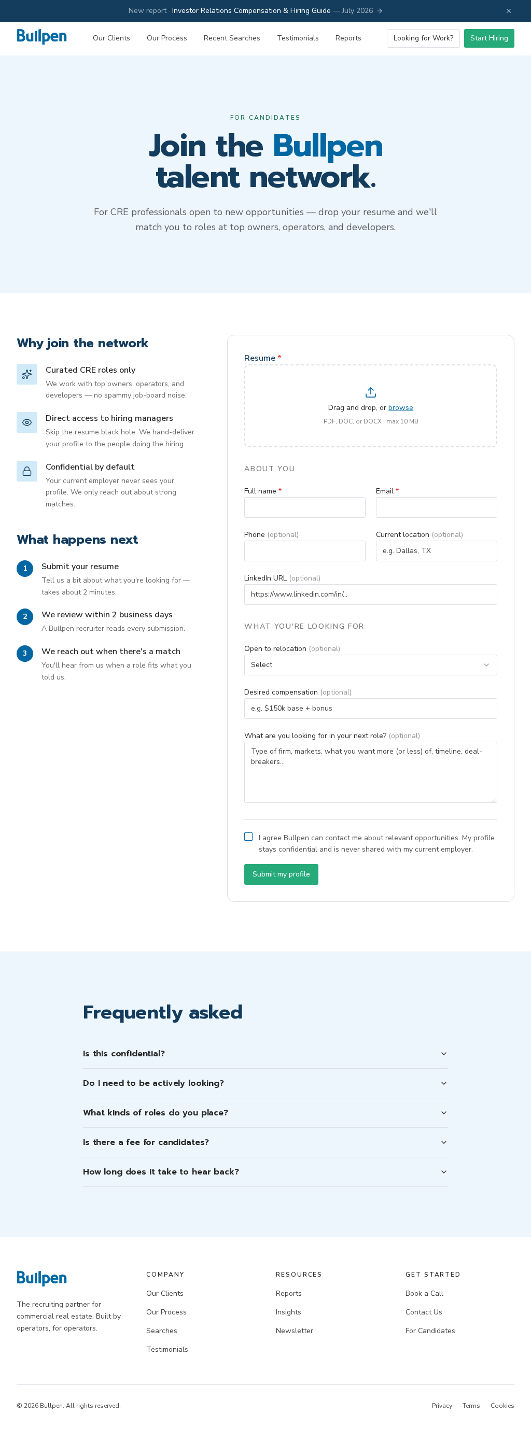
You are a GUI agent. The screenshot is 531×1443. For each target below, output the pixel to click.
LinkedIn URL (282, 578)
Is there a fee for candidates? (146, 1142)
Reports (348, 38)
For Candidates (430, 1331)
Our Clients (111, 38)
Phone (271, 535)
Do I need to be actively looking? (153, 1083)
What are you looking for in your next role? (332, 736)
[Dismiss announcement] (508, 11)
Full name (263, 491)
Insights (288, 1312)
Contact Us (424, 1312)
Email (387, 491)
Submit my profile (281, 874)
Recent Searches (232, 38)
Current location (419, 535)
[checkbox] (248, 836)
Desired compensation (298, 692)
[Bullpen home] (42, 39)
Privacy (442, 1406)
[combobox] (370, 665)
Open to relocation (292, 649)
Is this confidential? (124, 1054)
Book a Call (424, 1293)
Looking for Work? (423, 38)
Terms (471, 1406)
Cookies (502, 1406)
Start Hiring (489, 38)
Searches (161, 1331)
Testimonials (298, 38)
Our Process (167, 38)
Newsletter (294, 1331)
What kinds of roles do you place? (155, 1113)
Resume (263, 358)
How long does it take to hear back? (161, 1172)
